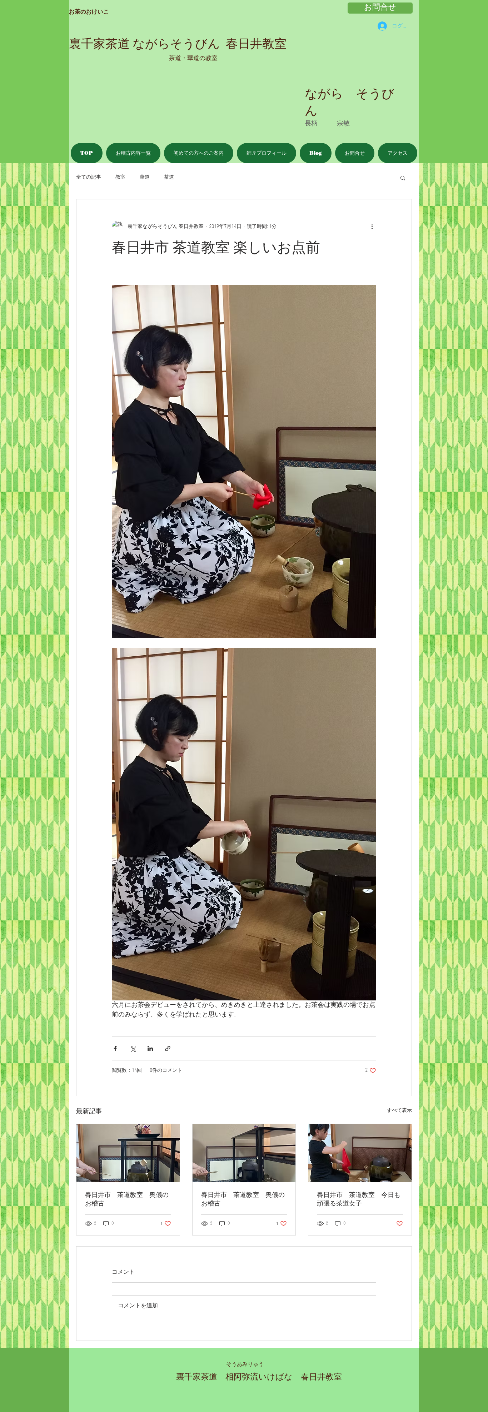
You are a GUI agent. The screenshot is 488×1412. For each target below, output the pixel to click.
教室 (120, 177)
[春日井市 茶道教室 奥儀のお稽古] (128, 1153)
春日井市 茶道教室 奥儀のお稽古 (127, 1200)
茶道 (169, 177)
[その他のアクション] (372, 226)
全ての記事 (88, 177)
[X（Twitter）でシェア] (132, 1048)
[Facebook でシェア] (115, 1048)
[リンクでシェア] (167, 1048)
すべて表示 (399, 1111)
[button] (402, 177)
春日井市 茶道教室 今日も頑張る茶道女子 (358, 1200)
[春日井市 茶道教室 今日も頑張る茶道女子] (360, 1153)
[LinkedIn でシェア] (150, 1048)
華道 (145, 177)
